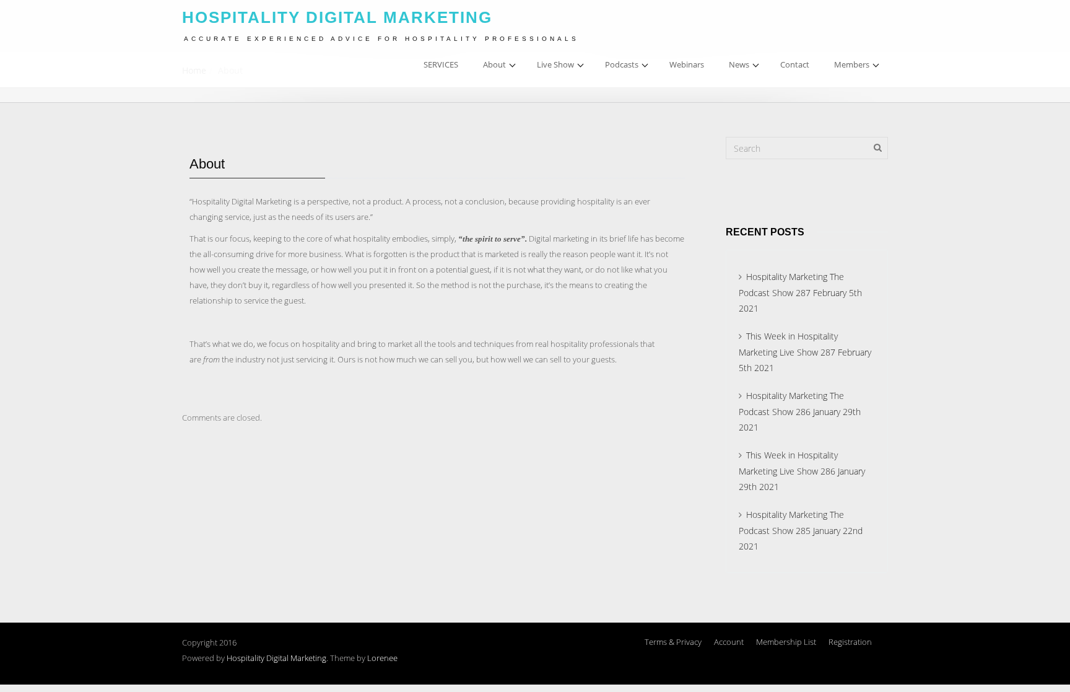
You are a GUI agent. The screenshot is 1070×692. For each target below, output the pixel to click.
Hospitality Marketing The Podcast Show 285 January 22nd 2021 (801, 530)
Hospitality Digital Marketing (276, 658)
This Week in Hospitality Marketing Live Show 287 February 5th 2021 (805, 352)
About (494, 64)
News (739, 64)
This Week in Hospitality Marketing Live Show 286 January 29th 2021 (802, 471)
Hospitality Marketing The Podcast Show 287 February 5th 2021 (800, 292)
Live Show (555, 64)
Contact (794, 64)
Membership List (786, 641)
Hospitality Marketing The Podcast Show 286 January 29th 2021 (800, 411)
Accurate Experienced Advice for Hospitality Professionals (381, 38)
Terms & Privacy (673, 641)
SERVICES (441, 64)
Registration (850, 641)
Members (851, 64)
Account (729, 641)
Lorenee (382, 658)
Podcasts (621, 64)
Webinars (686, 64)
